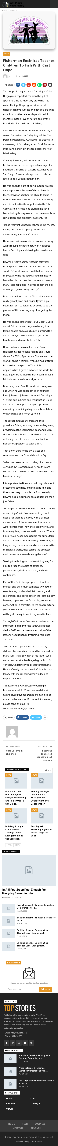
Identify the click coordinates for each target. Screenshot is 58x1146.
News (6, 54)
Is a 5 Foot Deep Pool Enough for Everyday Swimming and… (24, 891)
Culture (9, 1109)
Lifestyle (36, 1103)
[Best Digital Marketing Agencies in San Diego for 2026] (42, 816)
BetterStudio (37, 1141)
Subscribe (45, 989)
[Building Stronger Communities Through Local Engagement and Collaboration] (42, 781)
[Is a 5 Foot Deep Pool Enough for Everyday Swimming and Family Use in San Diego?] (16, 781)
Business (10, 1103)
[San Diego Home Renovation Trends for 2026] (8, 921)
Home (9, 1098)
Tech (34, 1098)
